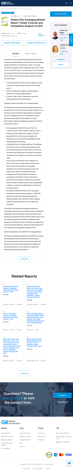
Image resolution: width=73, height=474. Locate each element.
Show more (24, 259)
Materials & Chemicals (26, 8)
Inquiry (60, 64)
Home (3, 8)
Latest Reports (5, 448)
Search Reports (5, 433)
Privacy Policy (26, 468)
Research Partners (25, 433)
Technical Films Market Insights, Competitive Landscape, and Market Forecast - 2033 (10, 289)
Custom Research (25, 440)
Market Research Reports (12, 8)
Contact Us (62, 395)
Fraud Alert (41, 440)
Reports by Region (6, 440)
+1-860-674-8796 (64, 433)
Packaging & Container (7, 12)
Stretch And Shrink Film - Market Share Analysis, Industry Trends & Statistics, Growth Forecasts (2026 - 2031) (35, 342)
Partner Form (42, 436)
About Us (22, 446)
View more (24, 373)
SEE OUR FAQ (61, 59)
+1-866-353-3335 (62, 402)
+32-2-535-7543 (65, 442)
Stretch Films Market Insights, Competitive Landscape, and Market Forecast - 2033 (10, 316)
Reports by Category (7, 436)
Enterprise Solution (25, 436)
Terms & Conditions (38, 468)
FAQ (21, 443)
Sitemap (48, 468)
